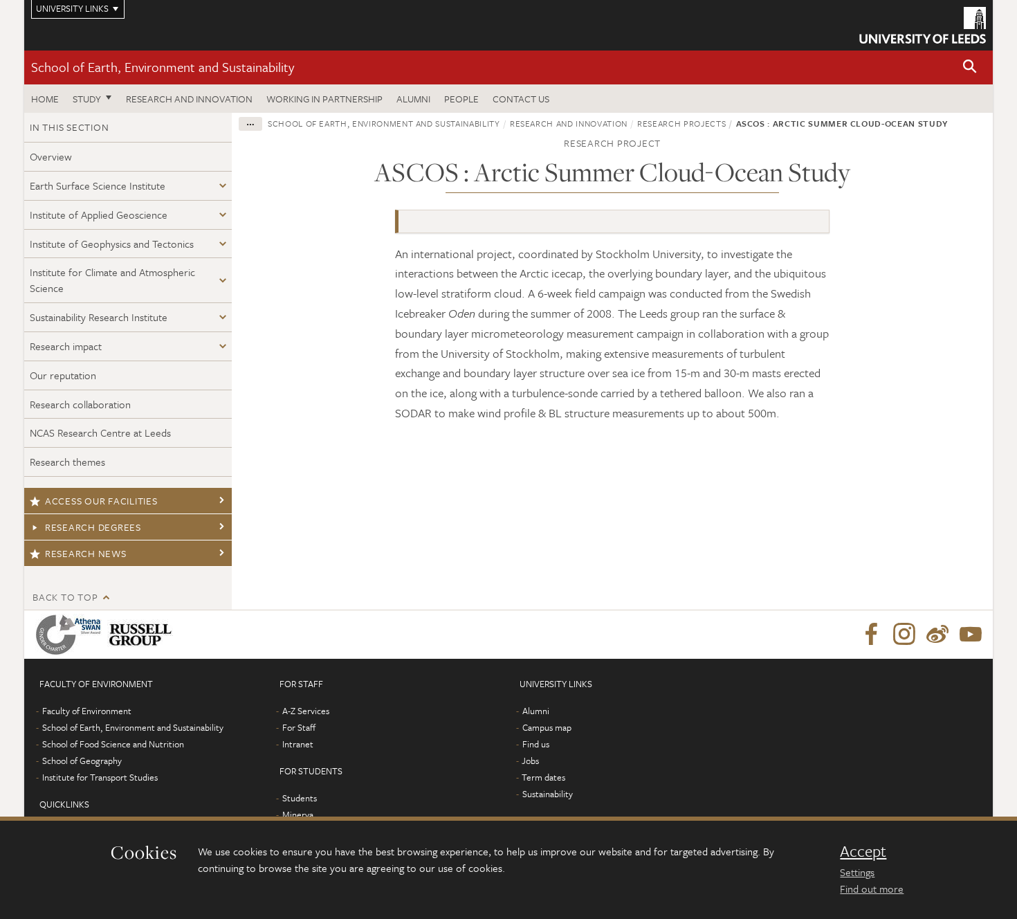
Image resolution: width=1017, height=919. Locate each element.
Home (45, 98)
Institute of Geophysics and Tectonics (112, 243)
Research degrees (93, 527)
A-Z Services (305, 711)
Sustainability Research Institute (98, 317)
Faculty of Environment (86, 711)
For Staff (298, 727)
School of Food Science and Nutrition (113, 744)
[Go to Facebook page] (871, 635)
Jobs (530, 760)
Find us (535, 744)
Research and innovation (189, 98)
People (461, 98)
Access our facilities (101, 500)
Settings (857, 872)
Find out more (872, 888)
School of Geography (82, 760)
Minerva (297, 814)
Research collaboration (80, 404)
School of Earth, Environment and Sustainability (162, 66)
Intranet (297, 744)
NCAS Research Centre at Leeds (100, 432)
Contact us (521, 98)
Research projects (681, 123)
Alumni (413, 98)
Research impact (66, 346)
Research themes (67, 461)
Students (299, 798)
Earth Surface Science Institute (97, 185)
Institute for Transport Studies (100, 777)
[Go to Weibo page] (937, 635)
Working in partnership (324, 98)
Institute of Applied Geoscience (98, 214)
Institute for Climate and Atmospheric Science (112, 279)
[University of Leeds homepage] (922, 25)
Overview (51, 156)
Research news (86, 553)
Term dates (543, 777)
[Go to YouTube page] (971, 635)
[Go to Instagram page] (904, 635)
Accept (863, 851)
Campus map (546, 727)
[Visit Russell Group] (142, 634)
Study (87, 98)
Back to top (65, 597)
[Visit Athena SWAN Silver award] (71, 634)
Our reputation (63, 375)
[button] (970, 67)
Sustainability (547, 794)
